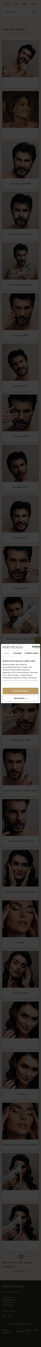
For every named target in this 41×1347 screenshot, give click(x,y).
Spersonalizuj (19, 698)
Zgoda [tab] (6, 653)
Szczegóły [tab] (17, 653)
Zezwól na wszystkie (20, 691)
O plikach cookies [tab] (31, 653)
